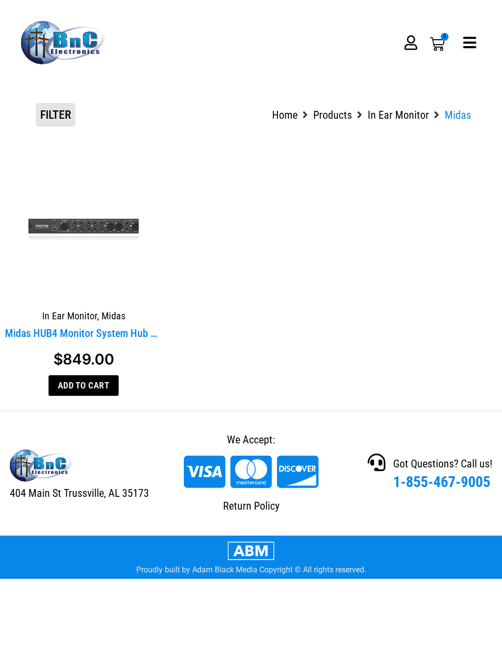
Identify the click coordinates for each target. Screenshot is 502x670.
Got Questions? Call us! (442, 464)
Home (285, 115)
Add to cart (84, 385)
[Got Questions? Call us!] (376, 462)
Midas (113, 316)
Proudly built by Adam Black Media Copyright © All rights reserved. (251, 569)
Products (332, 115)
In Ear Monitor (398, 115)
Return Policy (251, 506)
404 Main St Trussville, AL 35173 (79, 493)
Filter (55, 115)
